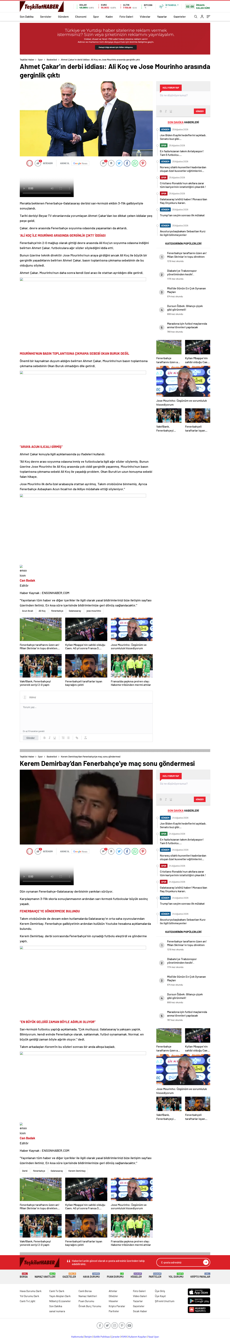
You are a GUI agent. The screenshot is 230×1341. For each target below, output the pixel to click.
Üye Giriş (160, 1291)
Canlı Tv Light (27, 1301)
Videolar (145, 16)
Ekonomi (80, 16)
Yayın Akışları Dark (60, 1296)
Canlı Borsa (85, 1291)
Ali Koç (42, 610)
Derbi (24, 1170)
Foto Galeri (126, 16)
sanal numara (57, 1311)
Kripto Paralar (200, 1275)
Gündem (63, 16)
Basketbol (52, 59)
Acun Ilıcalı (27, 610)
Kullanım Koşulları (137, 1336)
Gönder (30, 737)
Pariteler (155, 1275)
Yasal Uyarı (153, 1336)
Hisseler (136, 1275)
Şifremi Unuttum (164, 1301)
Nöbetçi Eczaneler (60, 1301)
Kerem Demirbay (77, 1170)
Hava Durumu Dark (31, 1291)
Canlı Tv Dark (56, 1291)
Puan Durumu (115, 1275)
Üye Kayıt (160, 1296)
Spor (96, 16)
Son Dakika (26, 16)
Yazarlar (162, 16)
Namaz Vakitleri (45, 1275)
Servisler (45, 16)
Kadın (109, 16)
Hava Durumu (91, 1275)
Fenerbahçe (57, 610)
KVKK (124, 1336)
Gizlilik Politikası (101, 1336)
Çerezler (115, 1336)
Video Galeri (140, 1296)
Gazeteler (180, 16)
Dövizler (113, 1296)
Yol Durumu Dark (29, 1296)
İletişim (88, 1336)
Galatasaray (75, 610)
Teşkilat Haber (27, 59)
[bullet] (68, 738)
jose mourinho (94, 610)
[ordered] (63, 738)
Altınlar (113, 1291)
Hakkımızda (77, 1336)
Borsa (24, 1275)
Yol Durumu (176, 1275)
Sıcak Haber (140, 1311)
